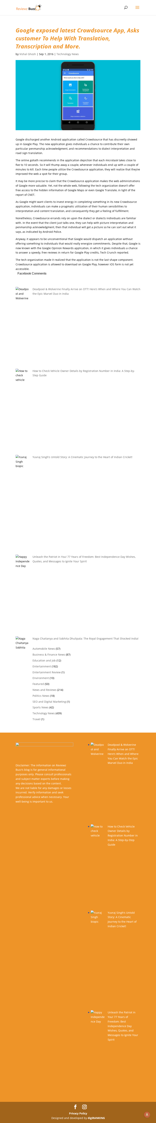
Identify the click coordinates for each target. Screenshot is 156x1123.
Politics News (41, 696)
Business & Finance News (49, 654)
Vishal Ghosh (27, 54)
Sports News (41, 707)
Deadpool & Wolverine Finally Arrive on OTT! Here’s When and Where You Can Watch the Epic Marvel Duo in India (123, 754)
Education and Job (44, 660)
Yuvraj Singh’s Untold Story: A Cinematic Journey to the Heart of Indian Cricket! (82, 457)
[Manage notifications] (147, 1115)
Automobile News (44, 648)
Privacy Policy (78, 1113)
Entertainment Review (47, 672)
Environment (41, 678)
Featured (38, 684)
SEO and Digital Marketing (49, 701)
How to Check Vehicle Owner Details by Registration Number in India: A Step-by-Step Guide (123, 835)
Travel (36, 719)
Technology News (68, 54)
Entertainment (42, 666)
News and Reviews (44, 690)
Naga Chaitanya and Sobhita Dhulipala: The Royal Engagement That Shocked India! (85, 638)
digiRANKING (96, 1118)
